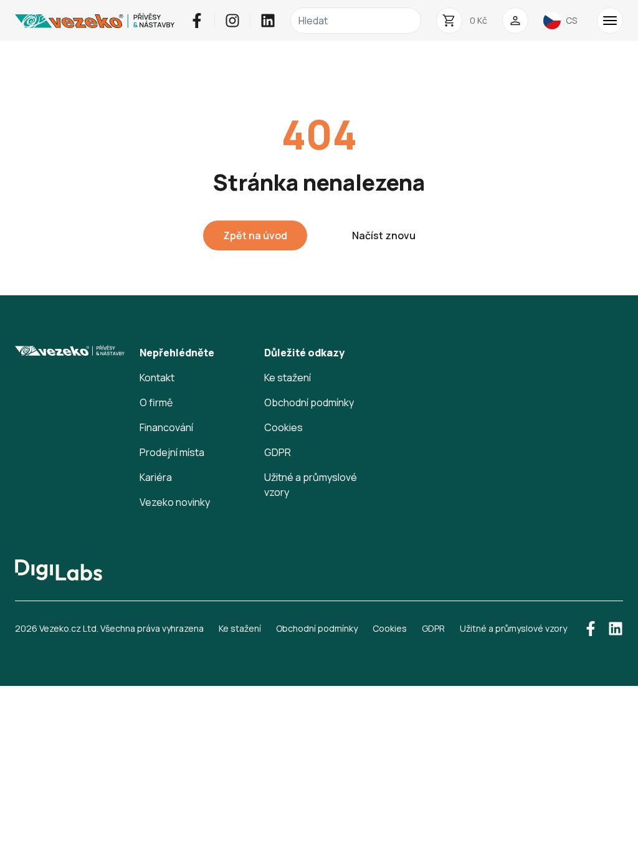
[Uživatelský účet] (515, 20)
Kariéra (156, 477)
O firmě (156, 402)
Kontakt (157, 377)
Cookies (283, 427)
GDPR (277, 452)
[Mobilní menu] (610, 20)
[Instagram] (232, 20)
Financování (166, 427)
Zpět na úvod (255, 235)
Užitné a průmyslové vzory (513, 628)
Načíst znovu (384, 235)
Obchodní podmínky (309, 402)
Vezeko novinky (175, 502)
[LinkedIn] (267, 20)
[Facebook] (196, 20)
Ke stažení (287, 377)
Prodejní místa (172, 452)
